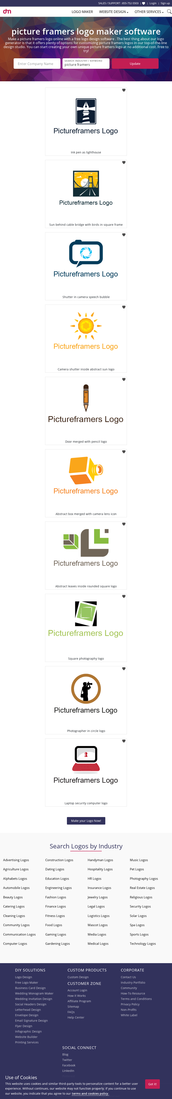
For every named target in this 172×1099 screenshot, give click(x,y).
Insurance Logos (99, 888)
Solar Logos (138, 916)
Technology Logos (143, 943)
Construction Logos (59, 860)
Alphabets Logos (15, 878)
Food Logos (53, 925)
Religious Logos (141, 897)
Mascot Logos (98, 925)
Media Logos (97, 934)
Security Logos (140, 906)
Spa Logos (137, 925)
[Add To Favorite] (124, 89)
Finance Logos (55, 906)
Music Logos (139, 860)
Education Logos (57, 878)
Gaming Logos (55, 934)
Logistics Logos (98, 916)
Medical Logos (98, 943)
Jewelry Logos (98, 897)
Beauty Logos (13, 897)
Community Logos (16, 925)
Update (135, 63)
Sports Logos (139, 934)
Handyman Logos (100, 860)
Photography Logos (144, 878)
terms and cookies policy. (90, 1093)
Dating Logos (54, 869)
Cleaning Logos (14, 916)
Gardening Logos (57, 943)
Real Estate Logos (142, 888)
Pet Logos (137, 869)
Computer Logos (15, 943)
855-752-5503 (130, 3)
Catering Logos (14, 906)
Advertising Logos (16, 860)
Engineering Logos (58, 888)
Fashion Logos (55, 897)
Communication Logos (19, 934)
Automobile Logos (16, 888)
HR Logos (94, 878)
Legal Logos (96, 906)
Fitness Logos (55, 916)
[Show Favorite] (143, 3)
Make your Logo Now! (86, 821)
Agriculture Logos (16, 869)
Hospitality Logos (100, 869)
